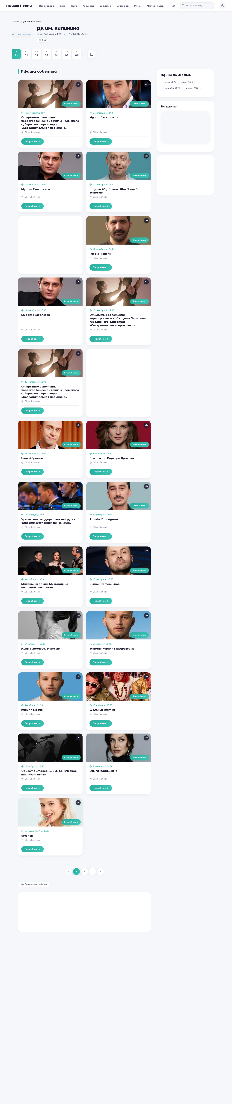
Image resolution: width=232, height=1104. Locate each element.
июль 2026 (170, 82)
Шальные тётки (102, 709)
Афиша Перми (19, 6)
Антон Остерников (104, 584)
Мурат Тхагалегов (103, 117)
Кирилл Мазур (32, 709)
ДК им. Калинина (32, 132)
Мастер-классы (155, 5)
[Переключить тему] (222, 6)
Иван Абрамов (32, 458)
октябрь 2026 (192, 88)
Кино (62, 5)
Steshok (27, 835)
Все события (46, 5)
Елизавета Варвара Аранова (111, 458)
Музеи (137, 5)
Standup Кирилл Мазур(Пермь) (112, 648)
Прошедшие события (36, 884)
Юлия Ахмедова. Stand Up (40, 648)
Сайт (44, 40)
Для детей (105, 5)
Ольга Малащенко (103, 770)
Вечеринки (123, 5)
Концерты (88, 5)
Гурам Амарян (100, 253)
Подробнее (30, 141)
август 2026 (187, 82)
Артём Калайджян (103, 519)
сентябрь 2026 (172, 88)
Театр (74, 5)
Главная (16, 21)
